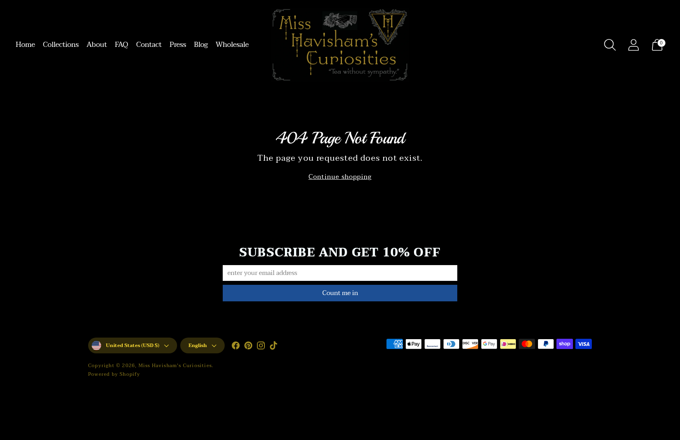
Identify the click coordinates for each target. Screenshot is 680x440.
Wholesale (232, 45)
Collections (61, 45)
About (97, 45)
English (197, 345)
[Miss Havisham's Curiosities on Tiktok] (273, 347)
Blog (201, 45)
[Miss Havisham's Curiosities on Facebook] (235, 347)
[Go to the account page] (634, 45)
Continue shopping (340, 177)
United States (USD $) (132, 345)
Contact (149, 45)
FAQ (121, 45)
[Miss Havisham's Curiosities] (340, 45)
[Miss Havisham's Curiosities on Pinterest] (248, 347)
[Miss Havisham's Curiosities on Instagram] (261, 347)
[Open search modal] (610, 45)
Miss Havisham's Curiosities (175, 365)
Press (178, 45)
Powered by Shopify (114, 374)
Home (25, 45)
